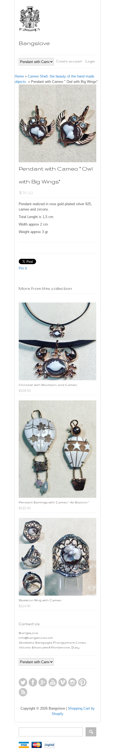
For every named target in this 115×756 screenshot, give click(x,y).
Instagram (72, 682)
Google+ (43, 682)
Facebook (33, 682)
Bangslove (34, 43)
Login (90, 62)
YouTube (52, 682)
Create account (69, 62)
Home (19, 76)
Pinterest (82, 682)
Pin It (23, 268)
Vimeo (62, 682)
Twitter (23, 682)
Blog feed (23, 692)
